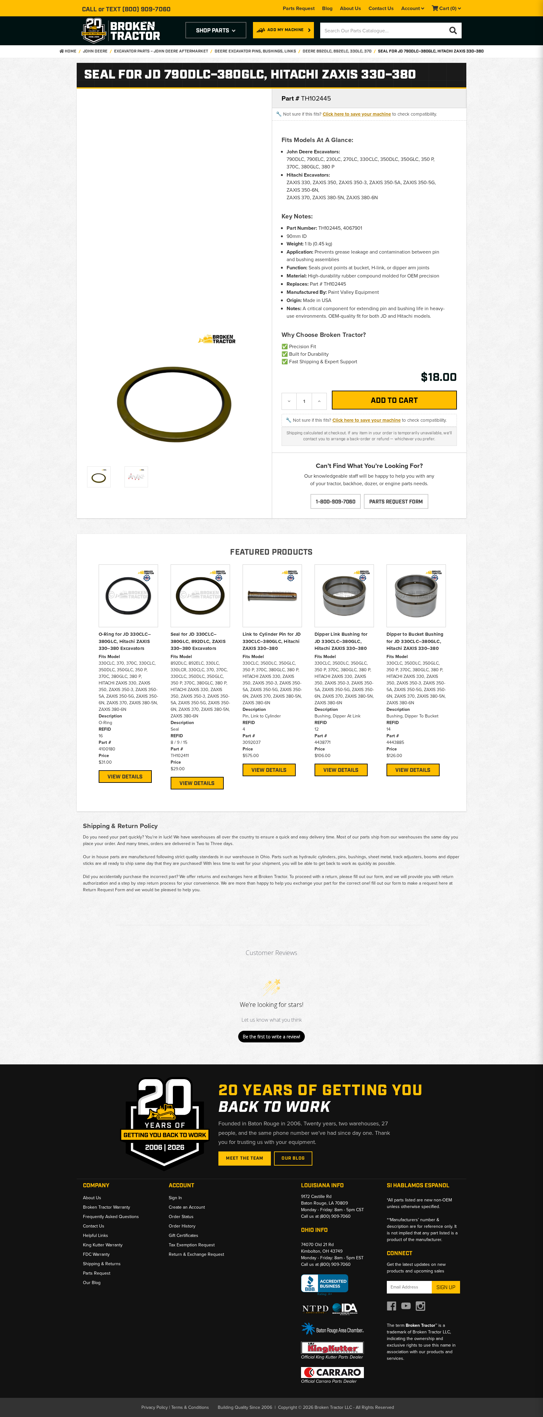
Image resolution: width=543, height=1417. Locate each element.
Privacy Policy (154, 1407)
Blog (327, 8)
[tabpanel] (128, 673)
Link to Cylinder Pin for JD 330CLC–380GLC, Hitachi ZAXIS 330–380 (272, 641)
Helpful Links (95, 1235)
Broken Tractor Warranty (106, 1207)
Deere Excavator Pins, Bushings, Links (255, 51)
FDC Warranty (96, 1254)
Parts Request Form (396, 502)
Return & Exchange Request (196, 1254)
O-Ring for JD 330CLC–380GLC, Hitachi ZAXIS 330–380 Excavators (125, 641)
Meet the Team (245, 1158)
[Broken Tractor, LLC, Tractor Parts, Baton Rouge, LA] (324, 1285)
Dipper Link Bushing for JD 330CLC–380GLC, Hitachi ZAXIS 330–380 (341, 641)
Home (70, 51)
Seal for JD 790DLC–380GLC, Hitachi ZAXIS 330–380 (431, 51)
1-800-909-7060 (335, 502)
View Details (125, 776)
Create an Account (187, 1207)
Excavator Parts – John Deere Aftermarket (161, 51)
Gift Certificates (183, 1235)
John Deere (95, 51)
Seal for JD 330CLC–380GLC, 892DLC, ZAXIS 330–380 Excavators (198, 641)
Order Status (181, 1216)
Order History (182, 1226)
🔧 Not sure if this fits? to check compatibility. (356, 114)
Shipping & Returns (102, 1263)
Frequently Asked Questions (111, 1216)
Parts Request (299, 8)
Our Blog (293, 1158)
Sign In (175, 1198)
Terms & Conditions (190, 1407)
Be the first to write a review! (271, 1037)
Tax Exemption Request (192, 1245)
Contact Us (381, 8)
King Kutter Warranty (103, 1245)
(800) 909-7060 (146, 9)
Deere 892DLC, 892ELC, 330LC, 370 (337, 51)
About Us (350, 8)
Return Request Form (104, 890)
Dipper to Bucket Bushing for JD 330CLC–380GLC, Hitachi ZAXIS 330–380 (415, 641)
